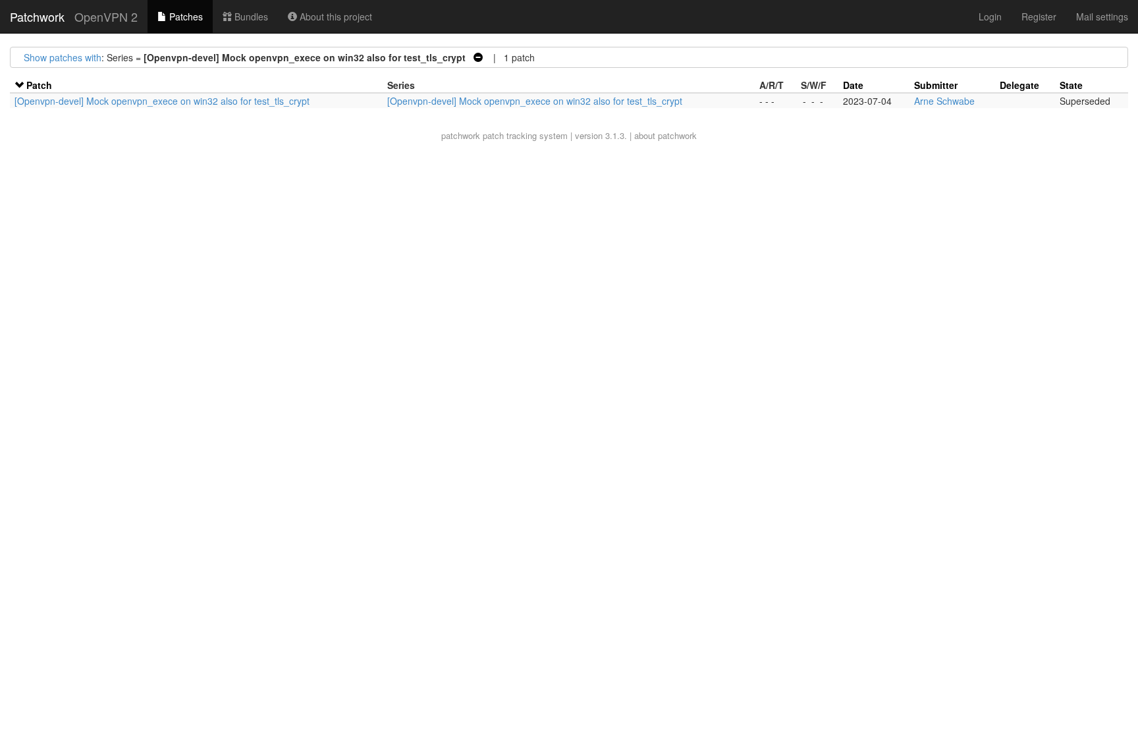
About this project (334, 16)
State (1071, 85)
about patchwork (665, 135)
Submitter (936, 85)
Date (853, 85)
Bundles (250, 16)
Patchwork (37, 16)
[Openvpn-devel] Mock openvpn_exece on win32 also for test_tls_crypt (162, 100)
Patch (39, 85)
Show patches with (62, 57)
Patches (185, 16)
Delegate (1019, 85)
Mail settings (1102, 16)
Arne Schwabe (944, 100)
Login (990, 16)
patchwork (460, 135)
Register (1038, 16)
